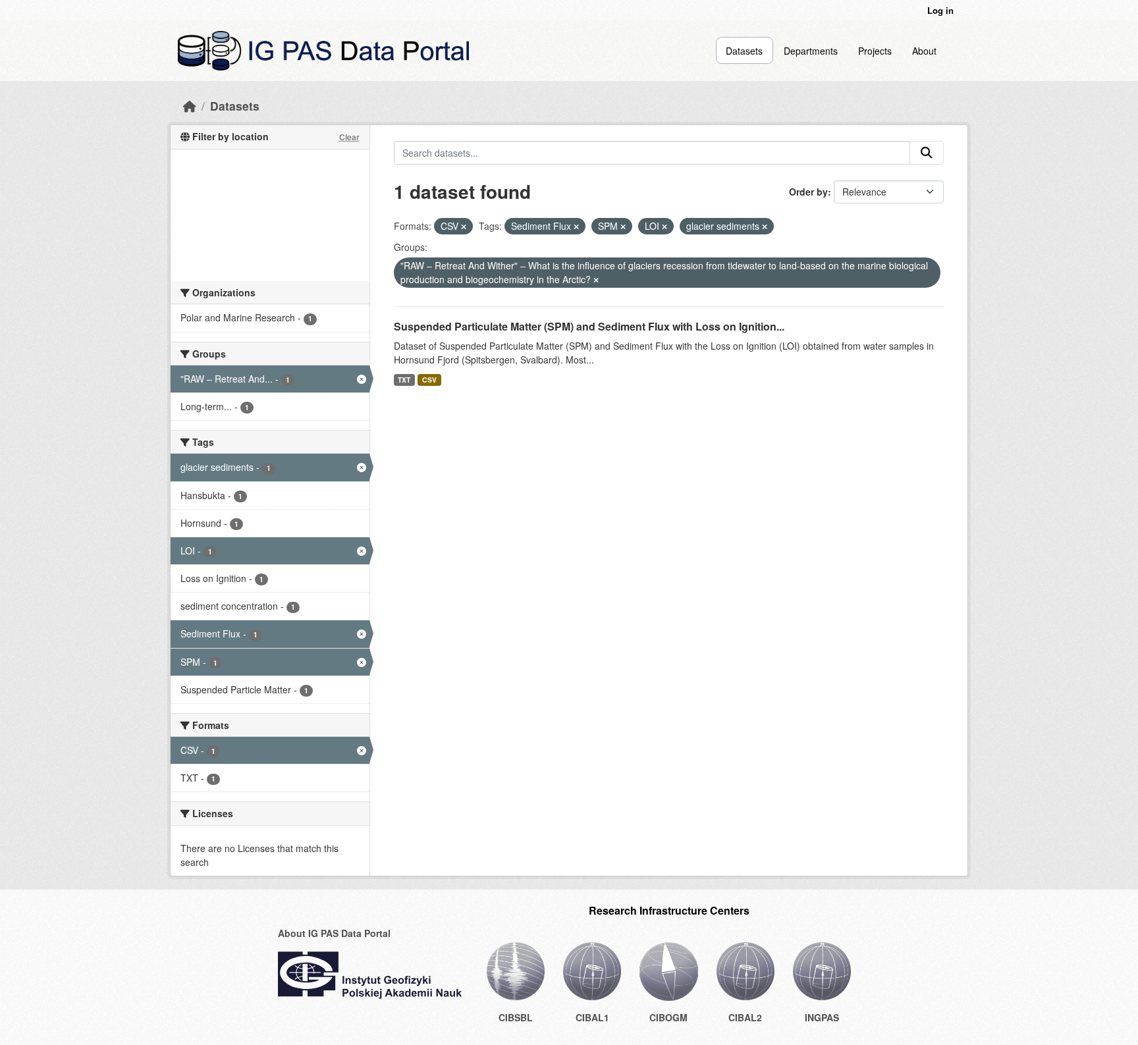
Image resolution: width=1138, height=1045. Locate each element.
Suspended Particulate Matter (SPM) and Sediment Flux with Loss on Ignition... (589, 326)
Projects (875, 50)
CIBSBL (516, 1017)
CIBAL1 (592, 1017)
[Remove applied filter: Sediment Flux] (576, 226)
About (924, 50)
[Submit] (926, 153)
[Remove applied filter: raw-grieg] (596, 280)
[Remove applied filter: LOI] (664, 226)
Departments (811, 50)
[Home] (189, 105)
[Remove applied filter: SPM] (623, 226)
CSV (429, 380)
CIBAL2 (745, 1017)
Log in (940, 10)
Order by (808, 191)
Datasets (744, 50)
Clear (349, 137)
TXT (404, 380)
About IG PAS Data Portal (334, 933)
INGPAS (822, 1017)
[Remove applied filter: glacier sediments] (764, 226)
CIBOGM (668, 1017)
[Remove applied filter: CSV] (463, 226)
